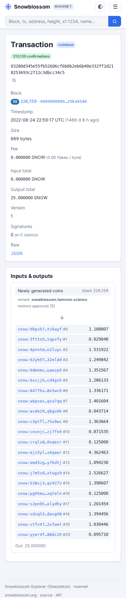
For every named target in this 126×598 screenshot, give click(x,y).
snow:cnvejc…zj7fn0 (40, 431)
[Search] (114, 21)
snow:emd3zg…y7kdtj (40, 462)
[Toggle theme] (100, 7)
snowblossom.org (21, 595)
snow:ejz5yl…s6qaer (40, 452)
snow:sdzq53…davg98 (40, 514)
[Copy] (14, 80)
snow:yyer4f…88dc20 (40, 534)
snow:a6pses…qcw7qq (40, 401)
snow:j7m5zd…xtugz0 (40, 473)
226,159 (28, 101)
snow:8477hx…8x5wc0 (40, 390)
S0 (15, 101)
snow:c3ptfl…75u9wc (40, 421)
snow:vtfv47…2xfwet (40, 524)
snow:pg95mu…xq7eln (40, 493)
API (58, 595)
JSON (17, 253)
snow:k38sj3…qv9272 (40, 483)
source (46, 595)
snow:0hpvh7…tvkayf (40, 329)
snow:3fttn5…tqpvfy (40, 339)
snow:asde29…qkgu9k (40, 411)
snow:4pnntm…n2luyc (40, 349)
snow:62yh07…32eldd (40, 359)
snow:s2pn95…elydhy (40, 504)
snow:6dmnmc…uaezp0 (40, 370)
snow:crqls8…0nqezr (40, 442)
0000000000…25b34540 (63, 101)
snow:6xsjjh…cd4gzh (40, 380)
